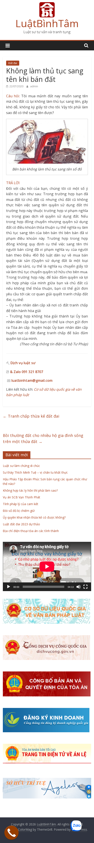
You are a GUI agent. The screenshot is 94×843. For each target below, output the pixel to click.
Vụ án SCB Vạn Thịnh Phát (21, 497)
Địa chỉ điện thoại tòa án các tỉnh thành (31, 531)
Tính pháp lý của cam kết (20, 504)
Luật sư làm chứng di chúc (21, 466)
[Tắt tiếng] (78, 587)
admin (34, 86)
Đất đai (12, 63)
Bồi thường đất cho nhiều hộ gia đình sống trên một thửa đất (43, 438)
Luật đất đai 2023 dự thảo (21, 524)
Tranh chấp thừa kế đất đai (31, 416)
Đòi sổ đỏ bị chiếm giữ (19, 511)
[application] (47, 566)
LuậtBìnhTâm (47, 23)
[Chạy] (8, 587)
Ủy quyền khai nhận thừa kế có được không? (34, 517)
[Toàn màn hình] (85, 587)
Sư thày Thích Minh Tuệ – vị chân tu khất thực (35, 472)
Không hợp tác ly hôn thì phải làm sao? (30, 490)
